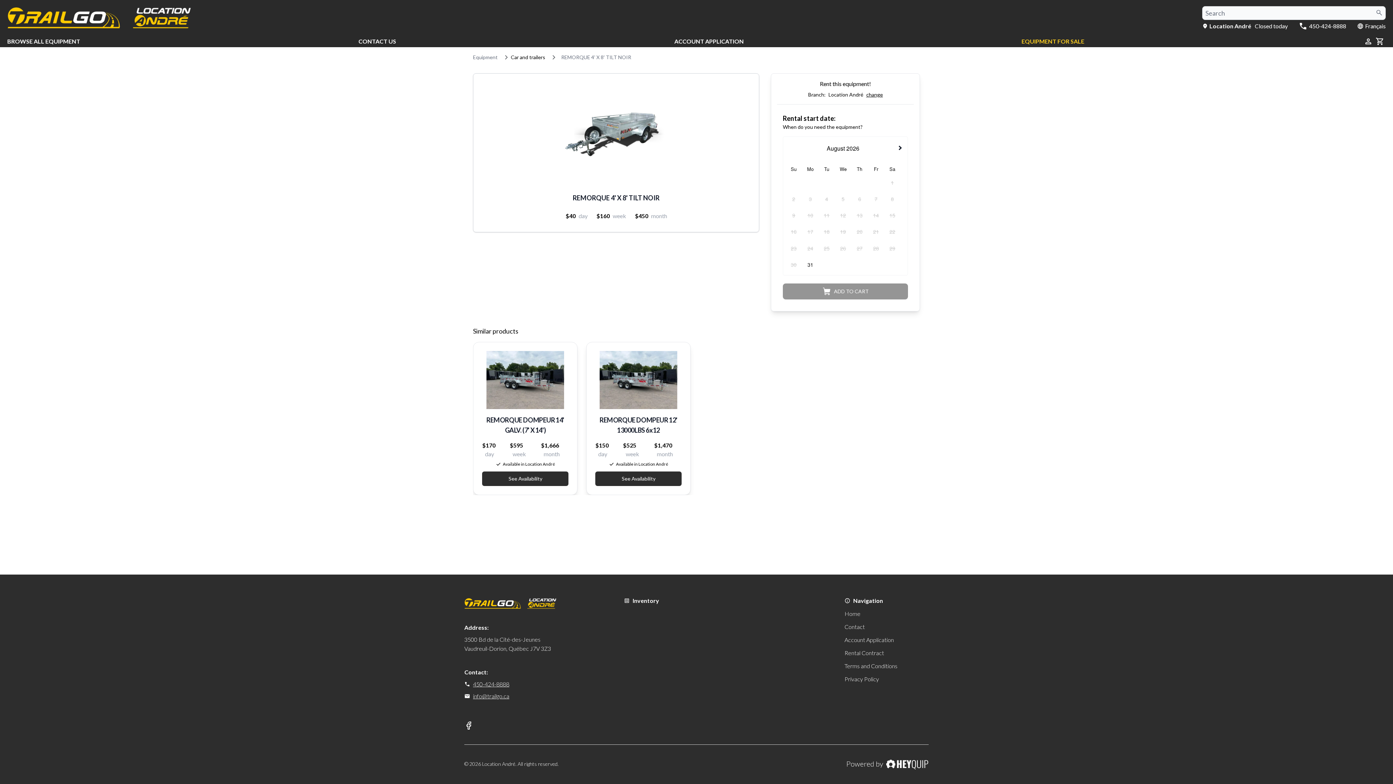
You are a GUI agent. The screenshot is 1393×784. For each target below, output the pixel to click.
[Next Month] (901, 148)
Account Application (709, 41)
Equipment (485, 57)
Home (852, 613)
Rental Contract (864, 652)
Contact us (377, 41)
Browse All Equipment (43, 41)
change (874, 94)
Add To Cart (851, 291)
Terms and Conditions (871, 665)
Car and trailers (528, 57)
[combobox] (1294, 13)
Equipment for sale (1053, 41)
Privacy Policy (862, 678)
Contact (855, 626)
